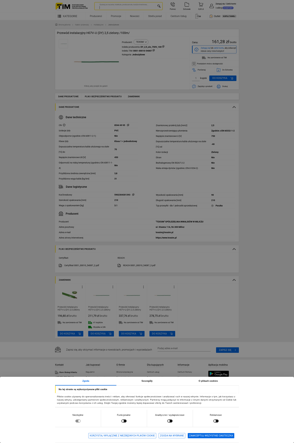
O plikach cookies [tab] (208, 381)
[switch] (123, 420)
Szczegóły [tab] (147, 381)
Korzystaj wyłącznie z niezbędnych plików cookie (122, 435)
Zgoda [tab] (85, 381)
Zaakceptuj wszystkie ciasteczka (211, 435)
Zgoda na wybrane (172, 435)
